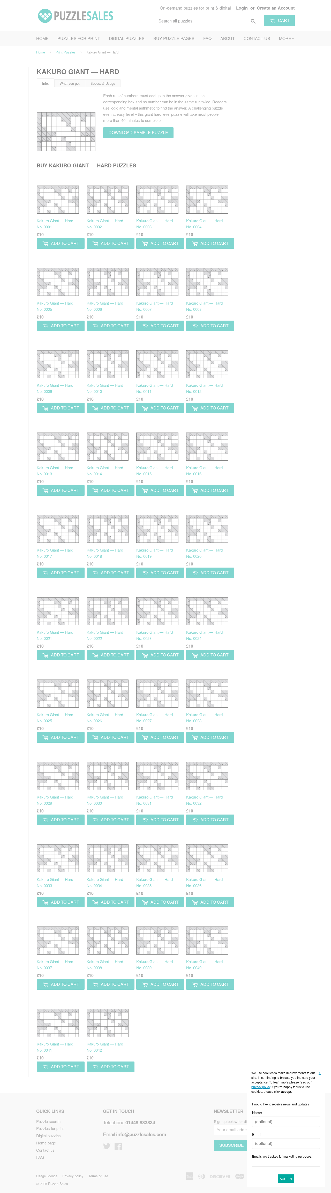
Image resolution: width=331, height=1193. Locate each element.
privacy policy (260, 1086)
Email (256, 1134)
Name (257, 1112)
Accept (286, 1178)
